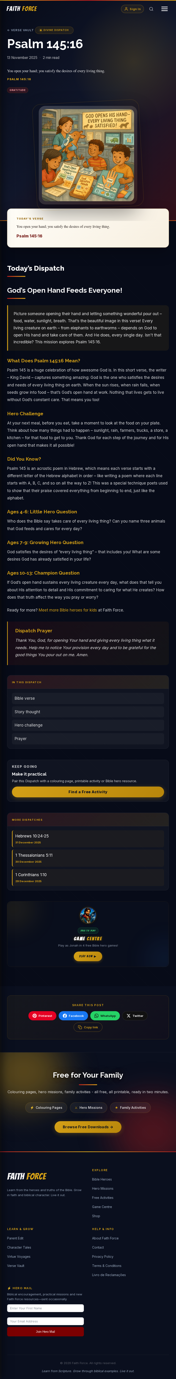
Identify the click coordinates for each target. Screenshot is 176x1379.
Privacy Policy (102, 1256)
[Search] (151, 9)
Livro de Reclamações (109, 1275)
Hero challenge (29, 725)
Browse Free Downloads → (88, 1127)
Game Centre (102, 1207)
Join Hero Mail (45, 1331)
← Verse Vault (20, 30)
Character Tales (19, 1247)
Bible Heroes (102, 1179)
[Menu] (165, 9)
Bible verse (25, 698)
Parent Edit (15, 1238)
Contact (98, 1247)
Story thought (27, 712)
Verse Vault (15, 1266)
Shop (96, 1216)
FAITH (21, 8)
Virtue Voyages (18, 1256)
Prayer (21, 738)
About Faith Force (105, 1238)
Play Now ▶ (88, 956)
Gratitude (18, 90)
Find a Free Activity (88, 792)
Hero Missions (102, 1188)
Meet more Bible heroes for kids (68, 610)
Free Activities (102, 1198)
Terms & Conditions (106, 1266)
